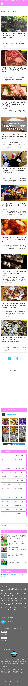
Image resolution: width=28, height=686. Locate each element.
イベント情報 (19, 472)
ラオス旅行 (5, 505)
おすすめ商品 (19, 464)
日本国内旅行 (19, 509)
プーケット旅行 (6, 493)
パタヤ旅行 (18, 484)
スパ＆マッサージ (7, 460)
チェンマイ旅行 (19, 480)
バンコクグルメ (6, 455)
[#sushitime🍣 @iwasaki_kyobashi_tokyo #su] (5, 421)
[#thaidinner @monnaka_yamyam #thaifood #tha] (5, 430)
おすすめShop (6, 468)
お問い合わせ (12, 681)
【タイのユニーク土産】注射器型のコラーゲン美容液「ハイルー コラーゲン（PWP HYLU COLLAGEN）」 (17, 536)
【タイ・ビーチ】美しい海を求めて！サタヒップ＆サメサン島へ (16, 555)
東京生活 (5, 513)
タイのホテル (6, 476)
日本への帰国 (6, 509)
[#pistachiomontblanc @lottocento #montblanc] (14, 430)
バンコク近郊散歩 (7, 480)
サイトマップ (19, 681)
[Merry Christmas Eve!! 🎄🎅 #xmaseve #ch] (22, 421)
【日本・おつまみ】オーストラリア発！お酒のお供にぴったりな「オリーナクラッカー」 (16, 549)
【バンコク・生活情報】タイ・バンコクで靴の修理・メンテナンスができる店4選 (17, 543)
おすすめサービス (20, 468)
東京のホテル (19, 513)
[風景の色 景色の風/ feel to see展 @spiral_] (22, 438)
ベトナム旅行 (6, 501)
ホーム (7, 681)
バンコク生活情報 (7, 472)
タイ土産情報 (19, 460)
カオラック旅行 (6, 484)
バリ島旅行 (18, 505)
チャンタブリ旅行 (7, 497)
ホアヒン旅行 (19, 489)
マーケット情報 (19, 455)
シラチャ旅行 (19, 497)
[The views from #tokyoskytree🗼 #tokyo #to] (22, 430)
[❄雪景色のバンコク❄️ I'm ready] (14, 438)
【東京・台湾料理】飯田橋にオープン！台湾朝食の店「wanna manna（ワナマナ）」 (13, 590)
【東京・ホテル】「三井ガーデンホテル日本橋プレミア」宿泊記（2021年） (13, 608)
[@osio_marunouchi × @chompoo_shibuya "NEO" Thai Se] (14, 421)
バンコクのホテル (20, 476)
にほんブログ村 (5, 635)
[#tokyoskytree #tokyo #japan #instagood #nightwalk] (5, 438)
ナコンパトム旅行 (20, 493)
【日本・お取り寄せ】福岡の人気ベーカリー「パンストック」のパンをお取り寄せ (13, 599)
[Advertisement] (14, 389)
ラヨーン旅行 (6, 489)
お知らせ (5, 518)
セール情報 (5, 464)
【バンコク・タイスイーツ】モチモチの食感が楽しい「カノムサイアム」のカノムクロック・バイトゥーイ (16, 562)
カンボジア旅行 (19, 501)
